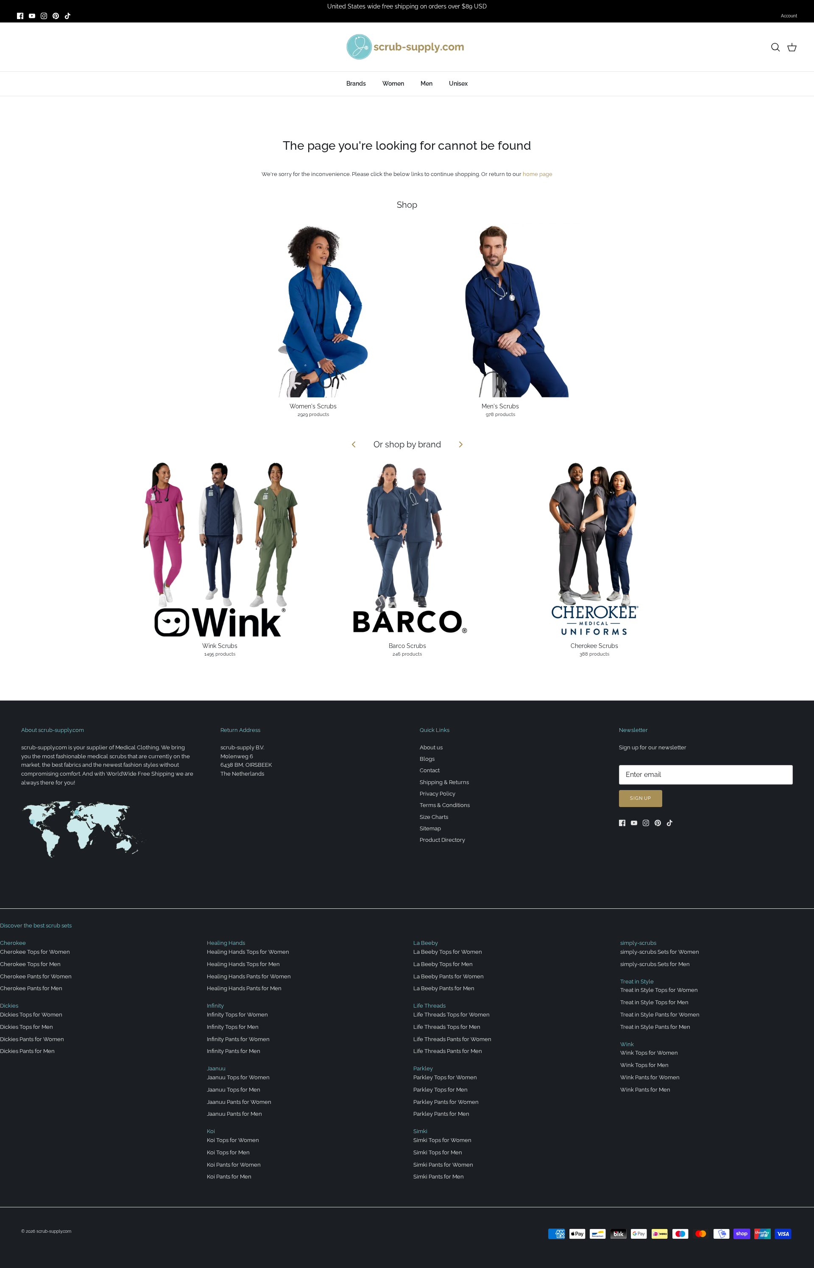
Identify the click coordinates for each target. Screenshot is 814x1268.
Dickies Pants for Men (27, 1051)
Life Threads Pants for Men (447, 1051)
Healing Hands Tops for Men (243, 964)
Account (789, 16)
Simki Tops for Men (437, 1152)
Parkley (423, 1068)
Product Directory (442, 840)
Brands (356, 83)
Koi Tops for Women (233, 1140)
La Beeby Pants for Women (448, 976)
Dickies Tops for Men (26, 1027)
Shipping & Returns (444, 782)
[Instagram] (44, 16)
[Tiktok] (67, 16)
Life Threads (429, 1006)
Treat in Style (637, 981)
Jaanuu (216, 1068)
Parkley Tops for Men (440, 1089)
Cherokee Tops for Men (30, 964)
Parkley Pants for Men (441, 1114)
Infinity (215, 1006)
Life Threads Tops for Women (451, 1014)
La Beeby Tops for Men (443, 964)
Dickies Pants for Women (32, 1039)
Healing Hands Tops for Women (248, 952)
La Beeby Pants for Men (443, 988)
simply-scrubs (638, 943)
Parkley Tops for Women (445, 1077)
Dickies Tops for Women (31, 1014)
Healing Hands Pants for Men (244, 988)
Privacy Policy (437, 793)
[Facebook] (20, 16)
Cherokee (13, 943)
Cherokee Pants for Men (31, 988)
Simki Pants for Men (438, 1176)
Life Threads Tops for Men (446, 1027)
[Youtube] (32, 16)
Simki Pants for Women (443, 1165)
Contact (430, 770)
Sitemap (430, 828)
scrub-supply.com (53, 1231)
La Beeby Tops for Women (447, 952)
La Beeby (425, 943)
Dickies (9, 1006)
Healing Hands (226, 943)
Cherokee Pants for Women (36, 976)
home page (537, 174)
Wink (627, 1044)
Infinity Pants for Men (233, 1051)
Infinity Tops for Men (233, 1027)
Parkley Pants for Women (446, 1102)
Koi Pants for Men (229, 1176)
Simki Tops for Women (442, 1140)
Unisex (458, 83)
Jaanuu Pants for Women (239, 1102)
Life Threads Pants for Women (452, 1039)
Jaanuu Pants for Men (234, 1114)
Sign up (640, 798)
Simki (420, 1131)
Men (426, 83)
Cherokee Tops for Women (35, 952)
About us (431, 747)
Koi (211, 1131)
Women (393, 83)
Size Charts (434, 817)
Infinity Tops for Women (237, 1014)
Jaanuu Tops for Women (238, 1077)
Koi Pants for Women (234, 1165)
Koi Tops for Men (228, 1152)
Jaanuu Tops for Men (233, 1089)
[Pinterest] (56, 16)
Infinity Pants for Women (238, 1039)
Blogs (427, 759)
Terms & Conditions (445, 805)
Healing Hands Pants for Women (249, 976)
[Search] (775, 47)
